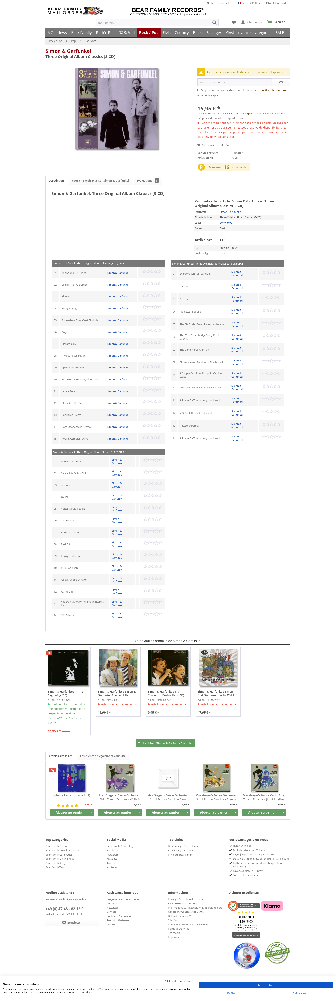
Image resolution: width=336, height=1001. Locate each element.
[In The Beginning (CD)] (68, 667)
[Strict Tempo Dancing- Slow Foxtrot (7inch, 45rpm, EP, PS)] (168, 778)
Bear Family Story (56, 863)
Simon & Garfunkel (68, 51)
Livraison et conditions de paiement (188, 924)
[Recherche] (214, 22)
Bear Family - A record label (183, 846)
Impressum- (114, 903)
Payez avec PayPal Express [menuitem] (248, 870)
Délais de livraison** (179, 916)
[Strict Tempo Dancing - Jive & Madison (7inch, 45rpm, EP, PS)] (264, 778)
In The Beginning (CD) (65, 693)
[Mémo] (234, 22)
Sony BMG (226, 222)
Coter (229, 145)
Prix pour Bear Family (180, 854)
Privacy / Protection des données (187, 899)
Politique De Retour (179, 928)
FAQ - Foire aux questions (183, 903)
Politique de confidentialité (178, 981)
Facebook (112, 850)
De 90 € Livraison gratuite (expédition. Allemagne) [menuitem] (261, 858)
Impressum (174, 937)
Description (56, 180)
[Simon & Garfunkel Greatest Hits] (118, 667)
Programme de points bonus (123, 899)
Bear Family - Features (180, 850)
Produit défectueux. (118, 920)
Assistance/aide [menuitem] (278, 3)
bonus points (238, 167)
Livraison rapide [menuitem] (242, 846)
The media (174, 933)
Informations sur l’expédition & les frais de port (195, 907)
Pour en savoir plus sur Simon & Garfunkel (100, 180)
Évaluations (147, 180)
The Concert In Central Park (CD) (166, 693)
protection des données (272, 90)
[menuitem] (157, 22)
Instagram (113, 854)
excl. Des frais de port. (241, 113)
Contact (111, 911)
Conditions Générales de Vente (186, 911)
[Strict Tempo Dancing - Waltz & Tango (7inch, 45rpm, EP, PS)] (120, 778)
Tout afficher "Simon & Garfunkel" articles (165, 743)
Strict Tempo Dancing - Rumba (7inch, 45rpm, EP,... (216, 797)
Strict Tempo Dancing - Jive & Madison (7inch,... (264, 797)
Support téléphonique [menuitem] (246, 875)
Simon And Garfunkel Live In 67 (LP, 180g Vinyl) (216, 693)
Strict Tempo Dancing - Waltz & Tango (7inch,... (119, 797)
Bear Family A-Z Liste (57, 846)
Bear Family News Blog (120, 846)
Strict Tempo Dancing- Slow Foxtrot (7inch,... (168, 797)
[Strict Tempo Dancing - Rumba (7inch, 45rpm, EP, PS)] (216, 778)
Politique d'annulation (119, 916)
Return (111, 924)
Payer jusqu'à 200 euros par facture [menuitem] (253, 854)
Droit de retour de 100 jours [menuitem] (249, 850)
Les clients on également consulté (103, 756)
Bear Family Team (56, 867)
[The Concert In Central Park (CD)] (168, 667)
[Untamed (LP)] (72, 778)
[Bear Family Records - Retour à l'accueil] (76, 11)
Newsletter (113, 907)
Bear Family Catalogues (59, 854)
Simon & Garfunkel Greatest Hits (117, 693)
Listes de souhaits (219, 3)
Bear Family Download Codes (62, 850)
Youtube (112, 867)
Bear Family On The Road (60, 858)
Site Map (173, 920)
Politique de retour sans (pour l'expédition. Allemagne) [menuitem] (257, 864)
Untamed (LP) (71, 795)
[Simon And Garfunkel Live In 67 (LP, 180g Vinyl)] (218, 667)
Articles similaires (60, 756)
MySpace (112, 858)
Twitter (111, 863)
